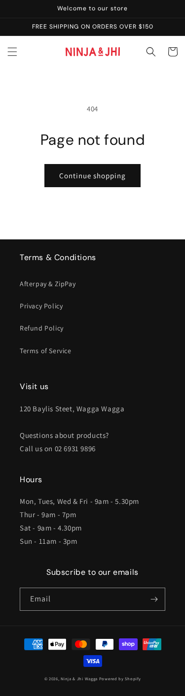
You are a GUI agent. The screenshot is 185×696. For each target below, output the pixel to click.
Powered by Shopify (120, 678)
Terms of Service (46, 350)
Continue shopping (92, 175)
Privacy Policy (41, 305)
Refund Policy (42, 328)
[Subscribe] (154, 599)
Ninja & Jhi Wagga (79, 678)
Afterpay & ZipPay (47, 283)
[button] (12, 52)
